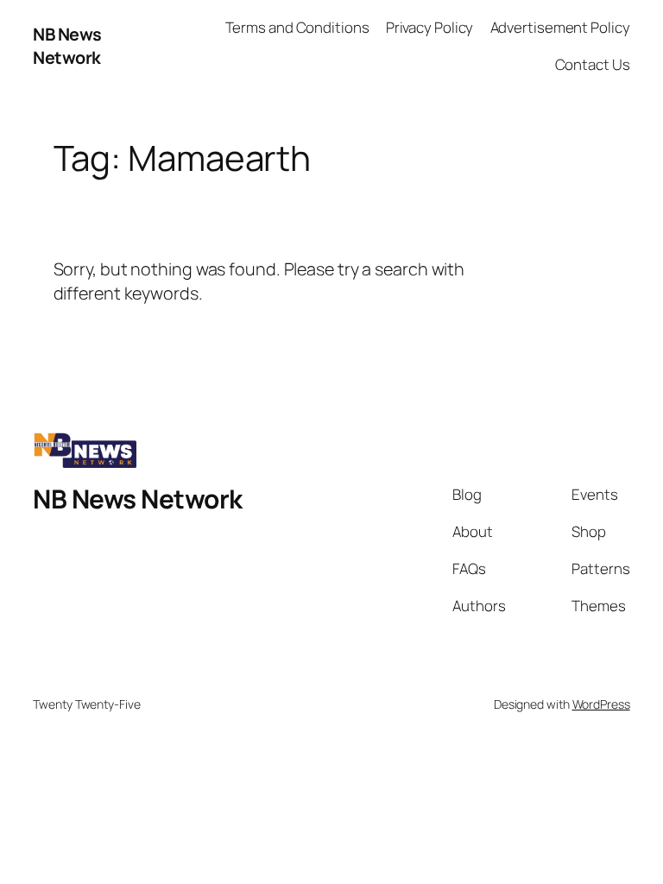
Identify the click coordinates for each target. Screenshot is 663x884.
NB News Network (67, 46)
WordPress (601, 704)
